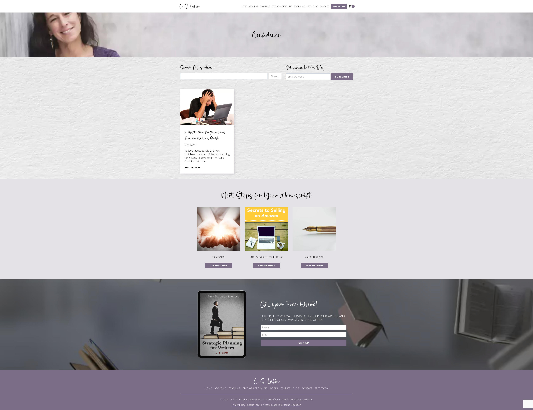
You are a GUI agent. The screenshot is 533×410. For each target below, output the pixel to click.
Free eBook (339, 6)
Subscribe (342, 76)
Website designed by (282, 404)
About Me (253, 6)
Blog (315, 6)
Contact (324, 6)
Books (297, 6)
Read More (192, 167)
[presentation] (207, 107)
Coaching (265, 6)
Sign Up (303, 343)
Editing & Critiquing (282, 6)
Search (275, 76)
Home (244, 6)
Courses (306, 6)
